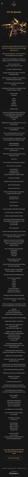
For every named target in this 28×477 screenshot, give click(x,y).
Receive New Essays (14, 458)
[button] (3, 3)
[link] (14, 3)
